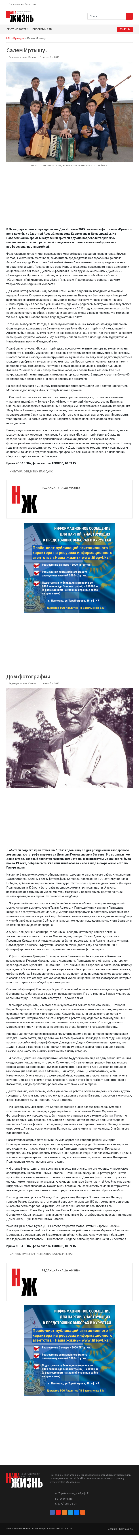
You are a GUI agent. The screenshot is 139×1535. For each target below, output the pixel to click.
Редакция (112, 1529)
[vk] (127, 4)
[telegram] (122, 4)
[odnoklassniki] (118, 4)
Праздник (46, 471)
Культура (18, 38)
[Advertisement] (69, 199)
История (15, 1254)
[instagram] (114, 4)
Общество (31, 471)
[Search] (129, 16)
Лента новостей (17, 29)
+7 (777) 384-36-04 (66, 1503)
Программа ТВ (42, 29)
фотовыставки (62, 1254)
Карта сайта (126, 1529)
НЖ (8, 38)
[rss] (131, 4)
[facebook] (110, 4)
